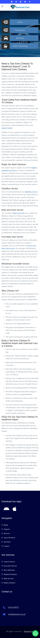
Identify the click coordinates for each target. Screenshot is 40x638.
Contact (6, 546)
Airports (7, 529)
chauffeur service (31, 192)
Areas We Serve (9, 538)
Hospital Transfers (10, 574)
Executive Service (10, 566)
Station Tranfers (9, 583)
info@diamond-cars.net (16, 614)
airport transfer (7, 128)
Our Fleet (7, 542)
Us (20, 22)
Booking (20, 46)
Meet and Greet (18, 213)
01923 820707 (13, 607)
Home (6, 525)
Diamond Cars (29, 631)
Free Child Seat (9, 570)
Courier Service (9, 562)
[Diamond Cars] (11, 1)
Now (20, 38)
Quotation (20, 30)
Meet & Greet (9, 579)
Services (7, 533)
